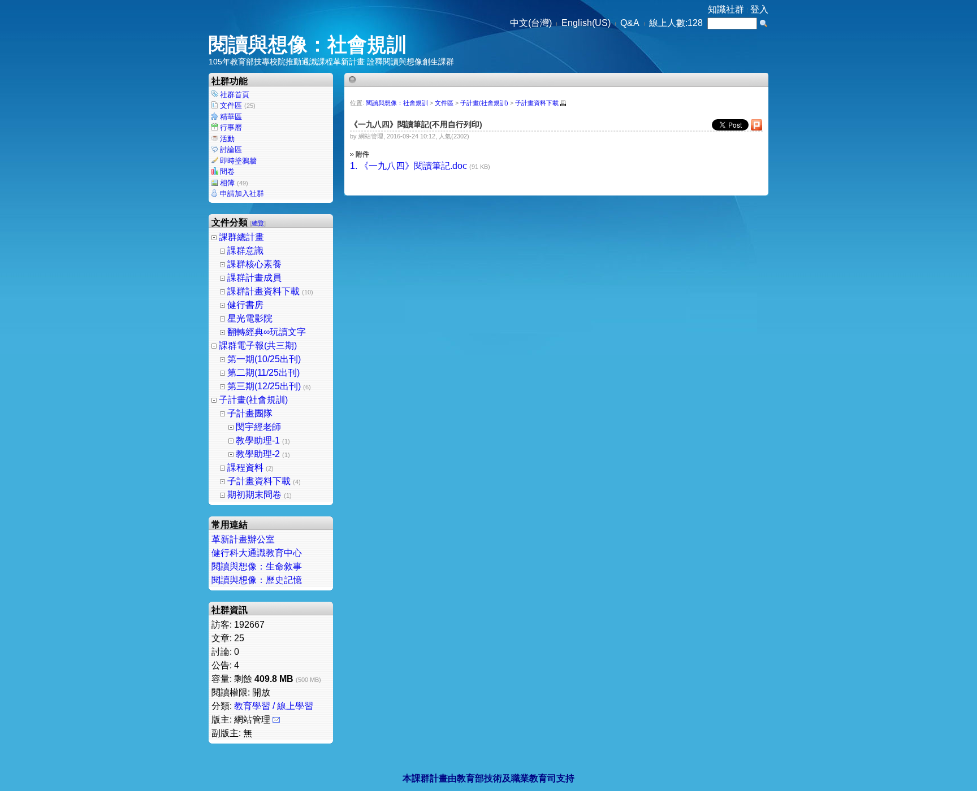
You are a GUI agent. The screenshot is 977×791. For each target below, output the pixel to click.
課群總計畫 (241, 237)
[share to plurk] (756, 127)
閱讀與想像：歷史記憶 (256, 580)
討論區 (231, 149)
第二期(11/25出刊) (263, 372)
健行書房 (245, 305)
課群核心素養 (254, 264)
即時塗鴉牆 (238, 161)
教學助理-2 (258, 454)
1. (353, 166)
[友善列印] (563, 103)
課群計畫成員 (254, 277)
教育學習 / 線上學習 (273, 706)
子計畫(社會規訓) (253, 400)
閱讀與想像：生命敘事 (256, 566)
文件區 (238, 105)
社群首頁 (234, 94)
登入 (759, 9)
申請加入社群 (242, 193)
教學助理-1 (258, 440)
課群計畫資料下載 (263, 291)
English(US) (586, 23)
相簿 (234, 183)
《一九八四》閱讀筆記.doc (413, 166)
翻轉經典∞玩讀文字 (266, 332)
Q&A (629, 23)
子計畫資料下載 (259, 481)
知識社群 (726, 9)
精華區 (231, 116)
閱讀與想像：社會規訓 (308, 44)
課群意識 (245, 250)
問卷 (227, 171)
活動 (227, 138)
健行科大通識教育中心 (256, 553)
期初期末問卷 (254, 494)
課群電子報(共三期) (258, 345)
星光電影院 (250, 318)
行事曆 (231, 127)
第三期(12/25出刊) (264, 386)
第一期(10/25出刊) (264, 359)
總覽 (258, 223)
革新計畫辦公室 (243, 539)
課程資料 (245, 467)
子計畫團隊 (250, 413)
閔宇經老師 (258, 427)
